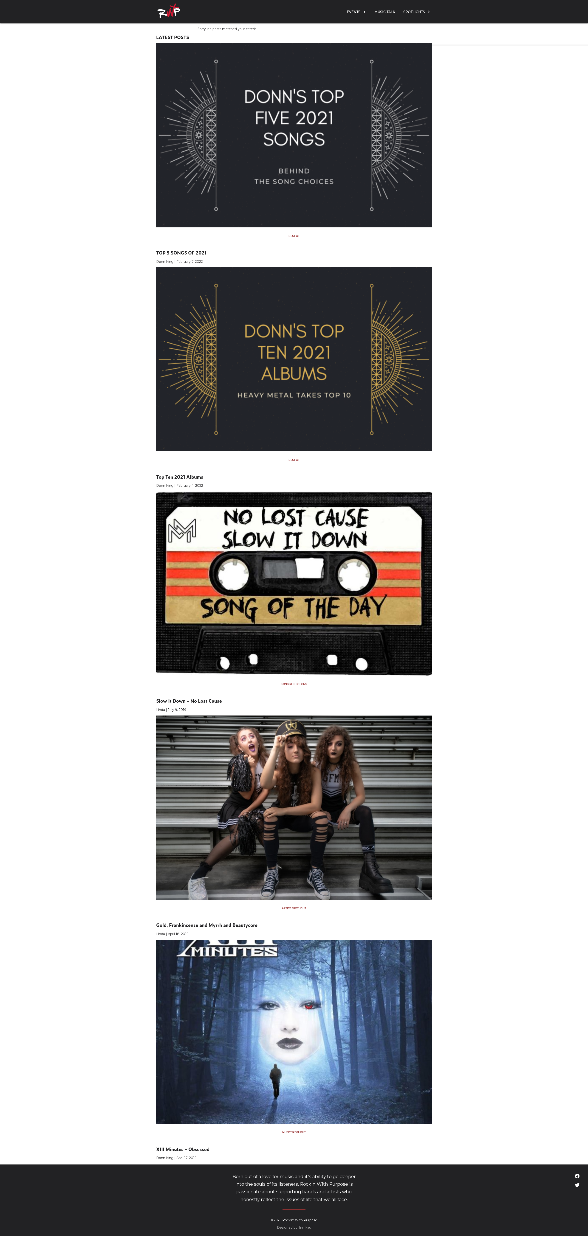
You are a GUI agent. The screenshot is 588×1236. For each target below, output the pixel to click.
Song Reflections (294, 684)
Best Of (294, 236)
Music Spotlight (294, 1132)
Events (353, 12)
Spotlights (414, 12)
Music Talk (384, 12)
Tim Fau (304, 1227)
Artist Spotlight (294, 908)
